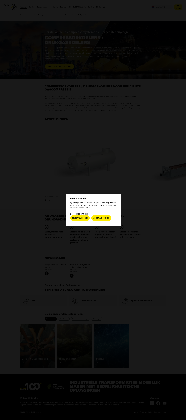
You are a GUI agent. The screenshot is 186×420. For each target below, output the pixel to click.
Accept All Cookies (101, 218)
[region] (93, 210)
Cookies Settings (80, 214)
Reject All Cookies (80, 218)
